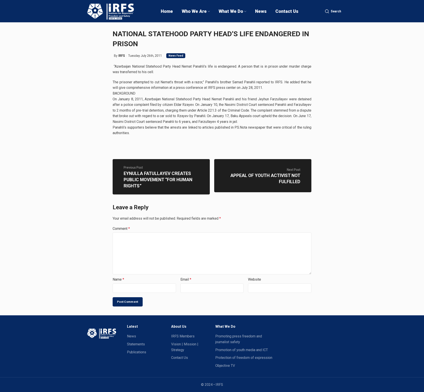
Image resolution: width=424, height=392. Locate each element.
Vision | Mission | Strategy (184, 347)
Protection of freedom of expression (243, 358)
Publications (136, 352)
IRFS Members (183, 336)
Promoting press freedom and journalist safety (238, 339)
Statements (136, 344)
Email (185, 279)
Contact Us (179, 358)
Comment (121, 228)
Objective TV (225, 365)
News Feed (175, 55)
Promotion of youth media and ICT (241, 350)
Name (118, 279)
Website (254, 279)
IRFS (121, 55)
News (131, 336)
